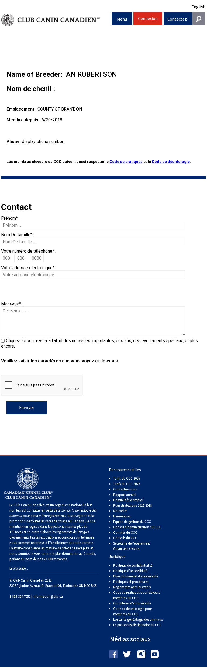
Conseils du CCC (125, 538)
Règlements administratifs (132, 587)
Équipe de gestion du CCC (132, 521)
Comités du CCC (125, 532)
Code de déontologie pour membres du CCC (132, 611)
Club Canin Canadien (56, 20)
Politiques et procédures (130, 581)
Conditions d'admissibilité (132, 603)
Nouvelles (120, 511)
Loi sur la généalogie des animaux (138, 619)
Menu (122, 19)
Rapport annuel (124, 494)
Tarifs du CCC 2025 (126, 484)
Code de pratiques (126, 161)
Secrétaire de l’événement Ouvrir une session (131, 546)
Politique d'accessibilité (130, 571)
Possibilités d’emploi (128, 500)
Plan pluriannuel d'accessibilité (135, 576)
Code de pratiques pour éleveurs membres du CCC (136, 595)
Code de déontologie (171, 161)
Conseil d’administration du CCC (137, 527)
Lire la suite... (18, 568)
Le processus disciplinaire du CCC (137, 625)
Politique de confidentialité (132, 565)
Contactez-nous (177, 20)
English (198, 6)
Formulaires (121, 516)
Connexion (148, 18)
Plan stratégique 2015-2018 (132, 505)
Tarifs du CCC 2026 (126, 478)
